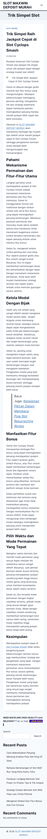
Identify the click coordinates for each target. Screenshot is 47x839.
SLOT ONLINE (11, 28)
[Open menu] (41, 5)
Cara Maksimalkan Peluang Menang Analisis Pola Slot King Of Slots (24, 757)
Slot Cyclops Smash (16, 647)
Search (6, 731)
